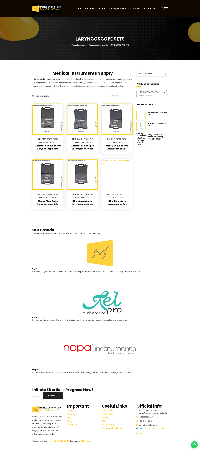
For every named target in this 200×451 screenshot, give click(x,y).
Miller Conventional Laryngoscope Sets (82, 203)
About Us (71, 414)
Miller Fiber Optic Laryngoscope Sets (117, 203)
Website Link (37, 275)
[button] (194, 444)
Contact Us (72, 424)
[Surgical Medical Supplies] (46, 8)
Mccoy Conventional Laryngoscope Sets (117, 147)
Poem (69, 421)
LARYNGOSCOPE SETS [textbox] (151, 92)
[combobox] (152, 92)
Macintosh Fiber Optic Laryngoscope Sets (82, 147)
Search (165, 74)
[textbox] (152, 95)
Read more (58, 103)
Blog (69, 417)
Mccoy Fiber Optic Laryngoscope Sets (47, 203)
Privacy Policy (108, 424)
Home (69, 410)
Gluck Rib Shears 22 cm (156, 125)
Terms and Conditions (112, 428)
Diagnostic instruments (98, 45)
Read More (37, 278)
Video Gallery (108, 417)
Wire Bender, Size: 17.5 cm (157, 114)
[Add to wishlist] (58, 109)
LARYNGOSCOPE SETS (47, 142)
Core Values (107, 410)
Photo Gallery (108, 414)
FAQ (104, 421)
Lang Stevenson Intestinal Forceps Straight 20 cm (155, 137)
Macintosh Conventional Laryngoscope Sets (47, 147)
